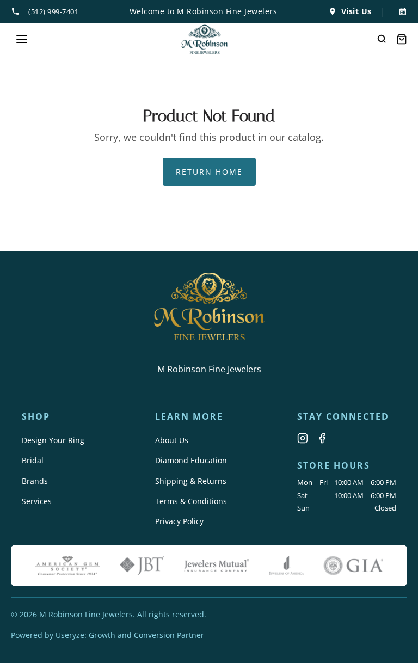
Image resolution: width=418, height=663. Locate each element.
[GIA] (353, 565)
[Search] (382, 39)
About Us (171, 440)
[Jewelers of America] (286, 565)
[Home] (205, 39)
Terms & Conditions (191, 501)
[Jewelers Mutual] (216, 565)
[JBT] (142, 565)
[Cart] (401, 39)
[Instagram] (302, 438)
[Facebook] (322, 438)
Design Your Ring (53, 440)
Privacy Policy (179, 521)
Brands (35, 481)
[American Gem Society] (67, 565)
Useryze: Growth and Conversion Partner (130, 635)
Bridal (33, 460)
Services (37, 501)
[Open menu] (22, 39)
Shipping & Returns (190, 481)
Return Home (209, 172)
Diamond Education (191, 460)
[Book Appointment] (400, 11)
